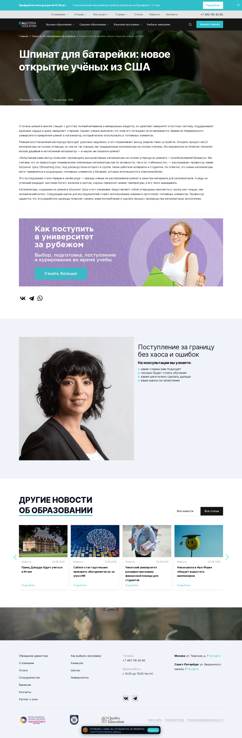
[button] (227, 557)
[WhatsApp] (40, 298)
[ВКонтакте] (23, 298)
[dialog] (121, 730)
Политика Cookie (174, 719)
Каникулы (77, 663)
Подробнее (213, 5)
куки (92, 731)
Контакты (172, 14)
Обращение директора (33, 655)
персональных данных (109, 731)
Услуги (23, 670)
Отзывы (79, 14)
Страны (120, 14)
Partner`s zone (28, 699)
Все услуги (99, 14)
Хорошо (153, 730)
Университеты (80, 677)
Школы (75, 670)
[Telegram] (31, 298)
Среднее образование (92, 24)
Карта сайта (155, 719)
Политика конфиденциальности (205, 719)
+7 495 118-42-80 (211, 14)
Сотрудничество (29, 677)
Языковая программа (126, 24)
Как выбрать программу (86, 655)
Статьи (138, 14)
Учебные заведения (158, 24)
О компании (58, 14)
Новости (154, 14)
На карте (215, 655)
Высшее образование (59, 24)
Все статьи (212, 511)
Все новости (185, 511)
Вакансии (25, 684)
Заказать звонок (210, 24)
